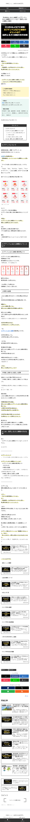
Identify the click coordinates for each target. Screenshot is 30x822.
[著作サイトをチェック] (8, 687)
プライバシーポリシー (8, 817)
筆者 (3, 102)
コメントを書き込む (15, 800)
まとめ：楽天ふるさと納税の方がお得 (14, 138)
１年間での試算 (10, 134)
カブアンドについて (10, 128)
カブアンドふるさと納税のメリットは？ (15, 130)
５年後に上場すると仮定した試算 (14, 136)
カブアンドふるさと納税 (7, 330)
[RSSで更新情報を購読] (22, 691)
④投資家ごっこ (13, 669)
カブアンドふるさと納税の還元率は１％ (16, 132)
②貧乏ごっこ (5, 669)
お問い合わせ (22, 817)
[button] (24, 46)
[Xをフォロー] (22, 687)
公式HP (3, 156)
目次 (13, 125)
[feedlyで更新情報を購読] (8, 691)
